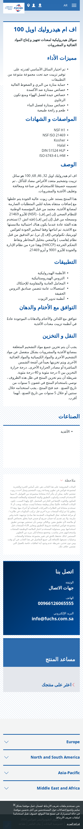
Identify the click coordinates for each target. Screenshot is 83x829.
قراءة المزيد (73, 824)
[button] (33, 5)
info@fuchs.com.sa (53, 619)
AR (65, 5)
